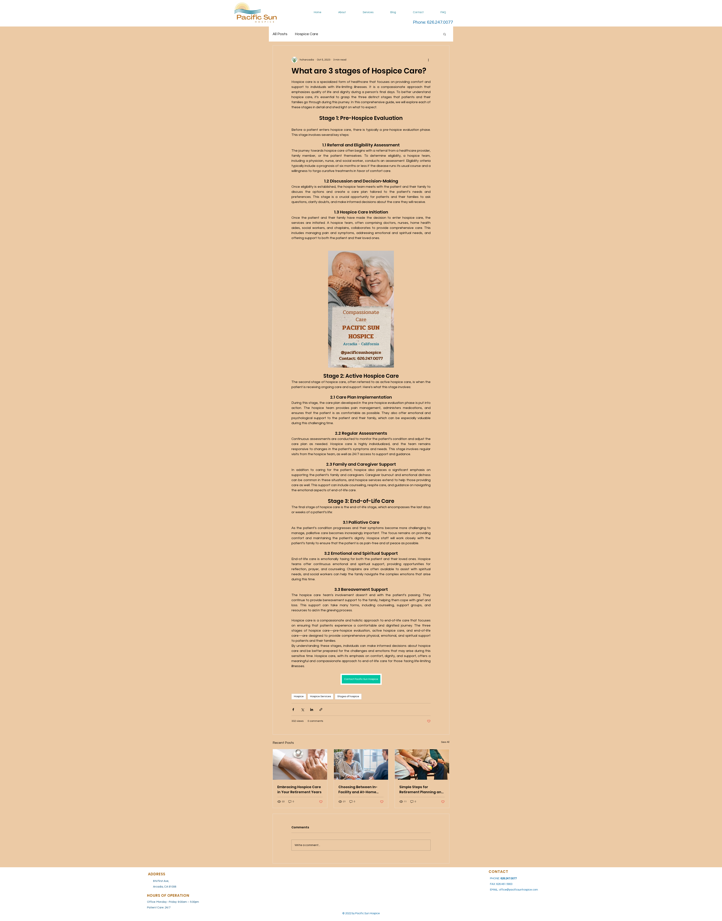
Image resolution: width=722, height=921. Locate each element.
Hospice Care (306, 34)
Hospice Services (320, 696)
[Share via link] (321, 709)
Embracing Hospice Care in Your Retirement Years (299, 789)
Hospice (299, 696)
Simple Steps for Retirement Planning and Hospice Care (421, 790)
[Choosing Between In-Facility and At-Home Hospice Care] (361, 764)
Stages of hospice (348, 696)
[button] (444, 34)
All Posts (280, 34)
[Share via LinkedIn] (311, 709)
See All (445, 742)
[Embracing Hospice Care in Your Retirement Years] (300, 764)
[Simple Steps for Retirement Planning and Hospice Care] (422, 764)
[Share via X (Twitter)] (302, 709)
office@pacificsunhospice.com (518, 889)
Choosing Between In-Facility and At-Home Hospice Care (358, 790)
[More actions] (428, 60)
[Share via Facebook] (293, 709)
